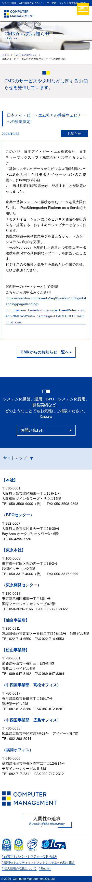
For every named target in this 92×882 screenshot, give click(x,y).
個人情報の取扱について (20, 868)
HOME (5, 55)
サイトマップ (15, 458)
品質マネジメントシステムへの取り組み (30, 856)
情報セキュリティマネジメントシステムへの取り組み (39, 862)
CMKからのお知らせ (25, 55)
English (46, 868)
